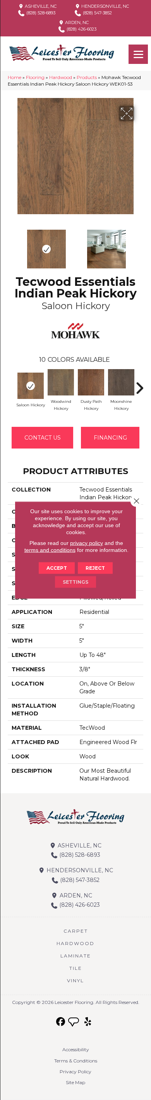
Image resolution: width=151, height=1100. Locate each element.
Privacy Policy (75, 1071)
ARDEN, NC (76, 22)
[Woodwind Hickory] (61, 382)
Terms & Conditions (75, 1061)
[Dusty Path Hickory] (91, 382)
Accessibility (75, 1049)
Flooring (35, 77)
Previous (11, 245)
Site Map (75, 1082)
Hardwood (60, 77)
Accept (56, 568)
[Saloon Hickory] (30, 386)
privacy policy (86, 543)
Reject (95, 568)
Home (14, 77)
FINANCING (110, 437)
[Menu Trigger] (138, 54)
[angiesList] (74, 1023)
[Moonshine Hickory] (121, 382)
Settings (75, 582)
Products (87, 77)
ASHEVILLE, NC (40, 6)
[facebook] (61, 1022)
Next (139, 245)
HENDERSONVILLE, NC (104, 6)
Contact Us (42, 437)
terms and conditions (50, 550)
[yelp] (88, 1022)
